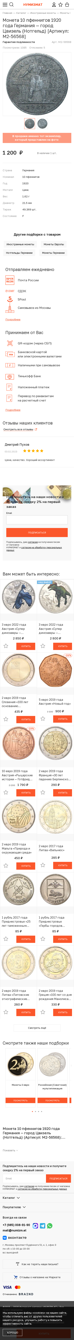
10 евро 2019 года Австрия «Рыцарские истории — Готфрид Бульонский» (17, 775)
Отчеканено (10, 1294)
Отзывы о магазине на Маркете (40, 1277)
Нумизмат (33, 5)
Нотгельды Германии (19, 252)
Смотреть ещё (37, 1028)
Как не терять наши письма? (40, 1264)
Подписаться (37, 532)
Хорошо (12, 1332)
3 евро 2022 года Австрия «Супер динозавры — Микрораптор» (14, 629)
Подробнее (12, 319)
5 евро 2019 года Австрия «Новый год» (55, 701)
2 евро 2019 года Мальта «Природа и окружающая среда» (17, 848)
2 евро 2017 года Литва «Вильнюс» (51, 848)
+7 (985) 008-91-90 (16, 1225)
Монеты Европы (54, 244)
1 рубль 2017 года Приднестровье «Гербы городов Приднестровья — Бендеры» (51, 922)
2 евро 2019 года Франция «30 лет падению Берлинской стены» (54, 775)
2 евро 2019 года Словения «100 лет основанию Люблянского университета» (15, 702)
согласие (33, 542)
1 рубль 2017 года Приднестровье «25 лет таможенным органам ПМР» (16, 922)
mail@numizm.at (14, 1230)
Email (9, 513)
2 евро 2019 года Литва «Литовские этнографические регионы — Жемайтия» (18, 995)
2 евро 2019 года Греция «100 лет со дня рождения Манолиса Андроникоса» (55, 995)
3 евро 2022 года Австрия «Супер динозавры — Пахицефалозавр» (52, 629)
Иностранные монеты (20, 244)
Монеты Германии (53, 252)
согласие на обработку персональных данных (42, 1189)
